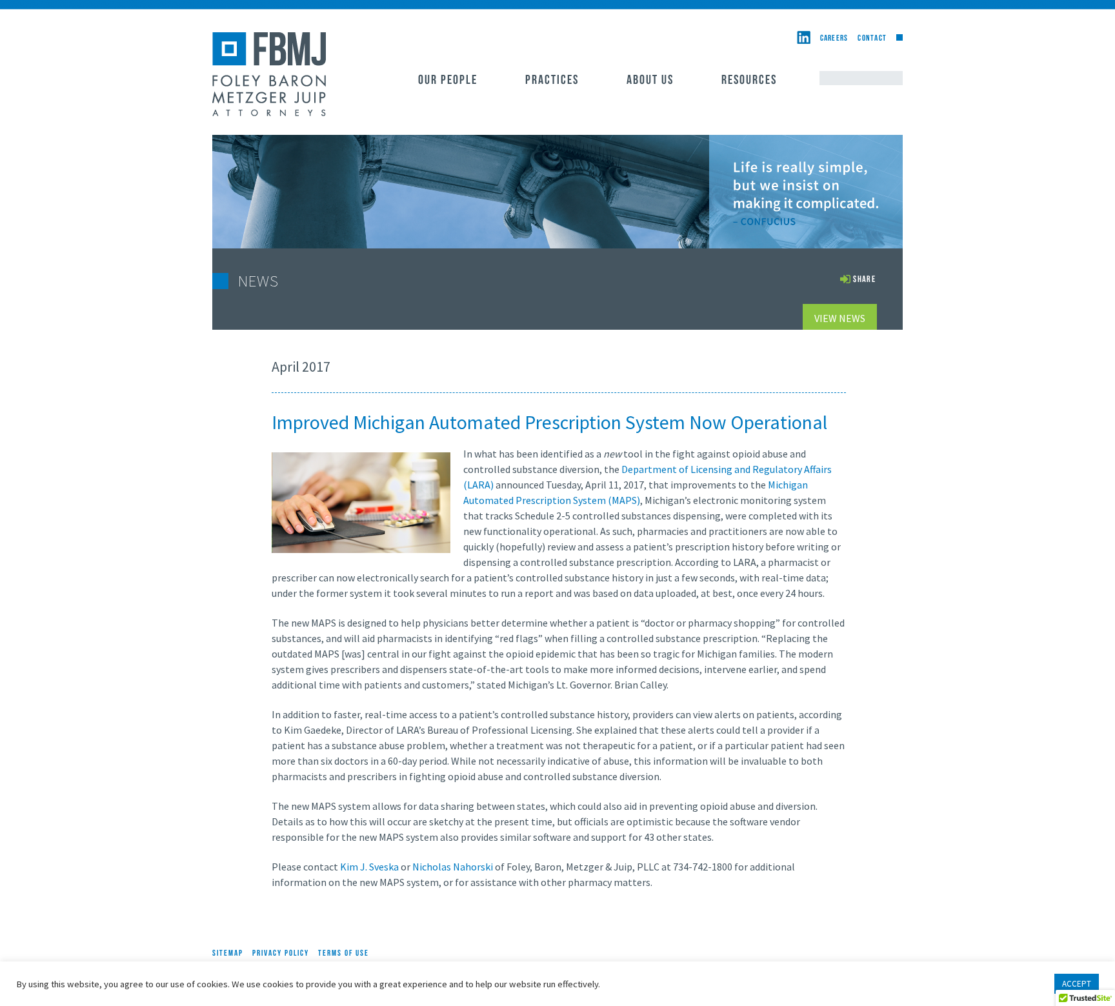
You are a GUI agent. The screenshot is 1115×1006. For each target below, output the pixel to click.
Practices (552, 80)
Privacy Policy (280, 953)
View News (839, 318)
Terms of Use (343, 953)
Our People (447, 80)
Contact (872, 38)
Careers (834, 38)
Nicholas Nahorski (452, 866)
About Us (650, 80)
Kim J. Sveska (369, 866)
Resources (749, 80)
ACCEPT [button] (1076, 983)
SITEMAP (227, 953)
